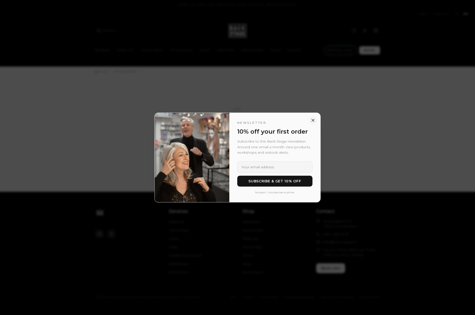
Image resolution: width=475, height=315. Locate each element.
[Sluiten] (313, 120)
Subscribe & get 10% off (274, 181)
